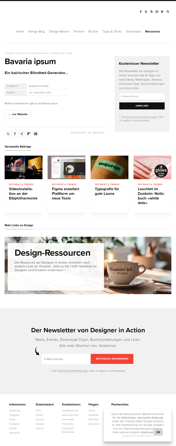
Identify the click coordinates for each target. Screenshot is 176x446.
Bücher (93, 31)
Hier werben (68, 419)
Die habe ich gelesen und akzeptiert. (89, 370)
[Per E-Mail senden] (35, 133)
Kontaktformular (70, 410)
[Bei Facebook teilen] (15, 133)
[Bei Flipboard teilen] (28, 133)
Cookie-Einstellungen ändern (137, 435)
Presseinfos (68, 424)
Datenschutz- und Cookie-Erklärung (142, 417)
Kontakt (157, 11)
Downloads (133, 31)
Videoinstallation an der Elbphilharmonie (23, 193)
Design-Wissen (59, 31)
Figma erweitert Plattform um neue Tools (65, 193)
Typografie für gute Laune (107, 191)
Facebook (140, 11)
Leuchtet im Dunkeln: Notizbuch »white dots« (151, 196)
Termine (78, 31)
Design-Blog (36, 31)
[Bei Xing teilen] (22, 133)
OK (158, 432)
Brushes (40, 419)
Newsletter (94, 424)
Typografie (14, 415)
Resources (152, 31)
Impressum (147, 432)
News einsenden (70, 415)
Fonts (38, 410)
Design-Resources (39, 53)
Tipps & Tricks (112, 31)
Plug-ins (40, 428)
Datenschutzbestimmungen (142, 117)
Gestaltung (14, 410)
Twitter (92, 410)
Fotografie (14, 424)
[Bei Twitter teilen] (8, 133)
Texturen (40, 424)
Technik (13, 428)
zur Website (20, 114)
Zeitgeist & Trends (62, 53)
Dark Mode (162, 11)
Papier (12, 419)
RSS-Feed (93, 419)
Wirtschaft (14, 433)
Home (20, 31)
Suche (168, 11)
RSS (151, 11)
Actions (39, 415)
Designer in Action (23, 10)
